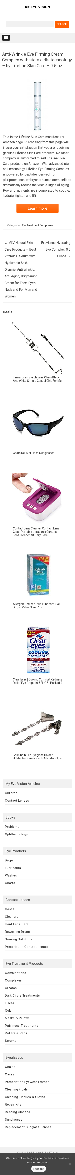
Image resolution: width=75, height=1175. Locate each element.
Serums (11, 1041)
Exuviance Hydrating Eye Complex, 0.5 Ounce (55, 249)
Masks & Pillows (17, 1018)
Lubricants (13, 868)
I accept (38, 1168)
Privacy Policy (40, 1152)
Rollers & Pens (16, 1033)
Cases (10, 909)
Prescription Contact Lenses (27, 947)
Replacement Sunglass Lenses (28, 1127)
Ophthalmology (16, 834)
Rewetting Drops (17, 932)
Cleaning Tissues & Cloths (25, 1097)
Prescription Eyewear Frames (27, 1082)
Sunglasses (13, 1119)
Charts (10, 883)
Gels (8, 1010)
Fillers (9, 1003)
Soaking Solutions (18, 939)
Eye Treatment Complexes (37, 225)
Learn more (37, 208)
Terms (54, 1152)
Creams (11, 988)
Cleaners (11, 917)
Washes (11, 875)
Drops (9, 860)
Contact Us (24, 1152)
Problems (12, 827)
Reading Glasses (17, 1112)
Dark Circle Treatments (22, 995)
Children (11, 793)
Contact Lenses (17, 800)
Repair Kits (13, 1104)
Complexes (13, 980)
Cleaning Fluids (16, 1089)
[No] (70, 1164)
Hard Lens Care (17, 924)
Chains (10, 1067)
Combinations (15, 973)
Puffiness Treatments (21, 1026)
